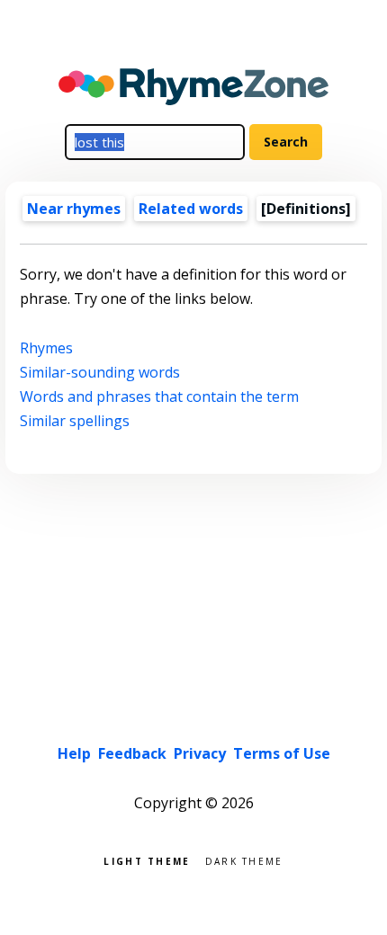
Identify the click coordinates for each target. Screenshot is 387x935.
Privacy (200, 753)
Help (74, 753)
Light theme (147, 859)
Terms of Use (281, 753)
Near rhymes (74, 208)
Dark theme (244, 859)
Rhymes (46, 348)
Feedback (132, 753)
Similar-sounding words (100, 372)
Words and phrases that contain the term (159, 396)
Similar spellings (75, 421)
